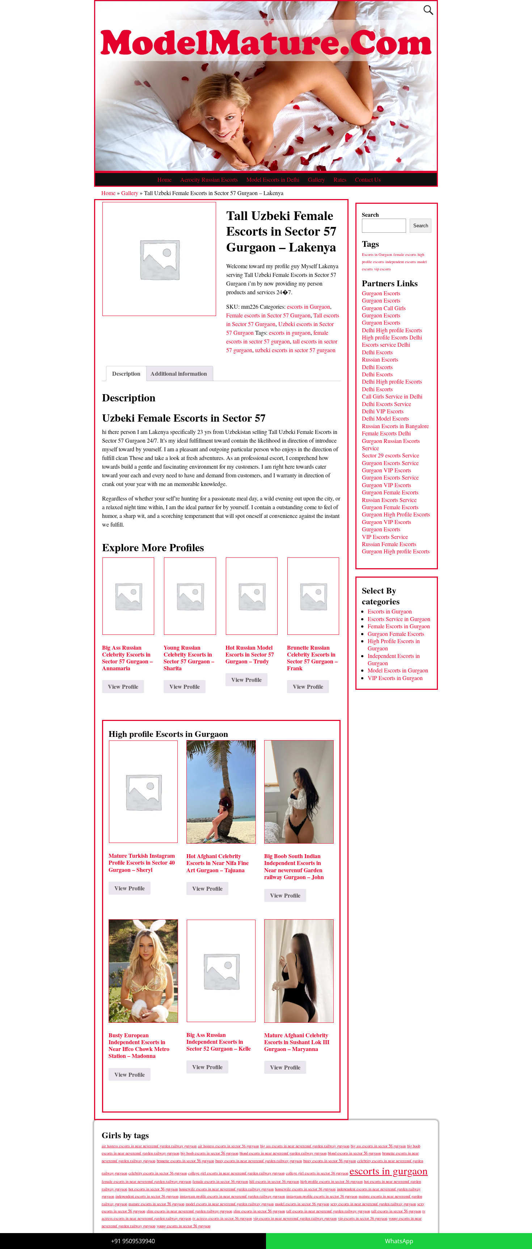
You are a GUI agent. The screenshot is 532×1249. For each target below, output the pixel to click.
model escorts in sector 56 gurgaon (302, 1203)
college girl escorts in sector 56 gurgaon (317, 1173)
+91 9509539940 (133, 1241)
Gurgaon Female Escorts (390, 492)
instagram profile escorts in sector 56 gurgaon (321, 1196)
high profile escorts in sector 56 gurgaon (331, 1181)
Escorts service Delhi (386, 344)
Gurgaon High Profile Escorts (396, 514)
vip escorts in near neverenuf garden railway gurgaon (295, 1218)
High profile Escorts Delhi (392, 337)
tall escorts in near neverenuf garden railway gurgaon (328, 1211)
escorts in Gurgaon (308, 306)
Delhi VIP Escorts (383, 411)
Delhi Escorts (377, 352)
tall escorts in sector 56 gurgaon (396, 1211)
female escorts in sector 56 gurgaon (220, 1181)
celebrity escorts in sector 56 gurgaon (157, 1173)
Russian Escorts (380, 359)
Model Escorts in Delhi (272, 179)
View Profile (123, 686)
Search (370, 214)
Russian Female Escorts (389, 544)
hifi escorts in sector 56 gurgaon (274, 1181)
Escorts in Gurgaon (377, 254)
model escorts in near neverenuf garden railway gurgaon (230, 1203)
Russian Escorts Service (389, 499)
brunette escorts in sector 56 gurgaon (185, 1160)
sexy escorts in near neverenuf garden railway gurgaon (373, 1203)
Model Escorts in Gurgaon (398, 670)
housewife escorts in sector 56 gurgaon (305, 1188)
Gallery (316, 179)
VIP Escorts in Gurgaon (395, 678)
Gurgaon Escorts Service (390, 463)
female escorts (404, 254)
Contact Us (368, 179)
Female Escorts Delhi (386, 433)
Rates (340, 179)
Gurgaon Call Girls (384, 308)
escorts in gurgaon (290, 332)
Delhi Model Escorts (385, 418)
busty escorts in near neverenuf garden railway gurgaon (258, 1160)
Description (126, 373)
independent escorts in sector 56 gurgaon (146, 1196)
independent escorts (400, 261)
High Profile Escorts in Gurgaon (394, 644)
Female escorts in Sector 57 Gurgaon (268, 315)
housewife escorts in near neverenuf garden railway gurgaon (226, 1188)
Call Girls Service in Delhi (392, 396)
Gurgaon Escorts (381, 293)
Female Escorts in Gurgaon (399, 626)
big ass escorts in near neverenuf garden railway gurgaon (304, 1145)
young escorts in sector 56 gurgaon (183, 1225)
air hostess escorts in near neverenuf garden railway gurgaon (149, 1145)
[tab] (126, 373)
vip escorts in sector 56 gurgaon (362, 1218)
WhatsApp (399, 1241)
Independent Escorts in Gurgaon (394, 659)
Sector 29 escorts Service (390, 455)
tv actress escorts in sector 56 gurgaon (222, 1218)
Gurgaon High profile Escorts (396, 551)
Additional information (179, 373)
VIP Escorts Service (385, 536)
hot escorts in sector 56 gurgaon (153, 1188)
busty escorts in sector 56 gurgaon (329, 1160)
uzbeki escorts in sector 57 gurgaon (295, 350)
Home (164, 179)
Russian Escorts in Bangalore (395, 426)
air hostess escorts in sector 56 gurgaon (228, 1145)
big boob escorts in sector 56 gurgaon (209, 1153)
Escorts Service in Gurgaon (399, 619)
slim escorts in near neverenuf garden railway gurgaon (189, 1211)
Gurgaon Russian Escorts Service (391, 444)
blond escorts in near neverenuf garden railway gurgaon (283, 1153)
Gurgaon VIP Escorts (386, 470)
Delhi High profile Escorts (392, 330)
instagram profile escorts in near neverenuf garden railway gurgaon (232, 1196)
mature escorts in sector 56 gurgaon (156, 1203)
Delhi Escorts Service (386, 404)
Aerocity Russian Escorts (209, 179)
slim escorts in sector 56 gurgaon (259, 1211)
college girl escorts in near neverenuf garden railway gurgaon (236, 1173)
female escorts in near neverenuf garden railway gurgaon (146, 1181)
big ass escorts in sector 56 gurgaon (378, 1145)
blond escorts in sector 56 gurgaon (354, 1153)
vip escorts (382, 268)
